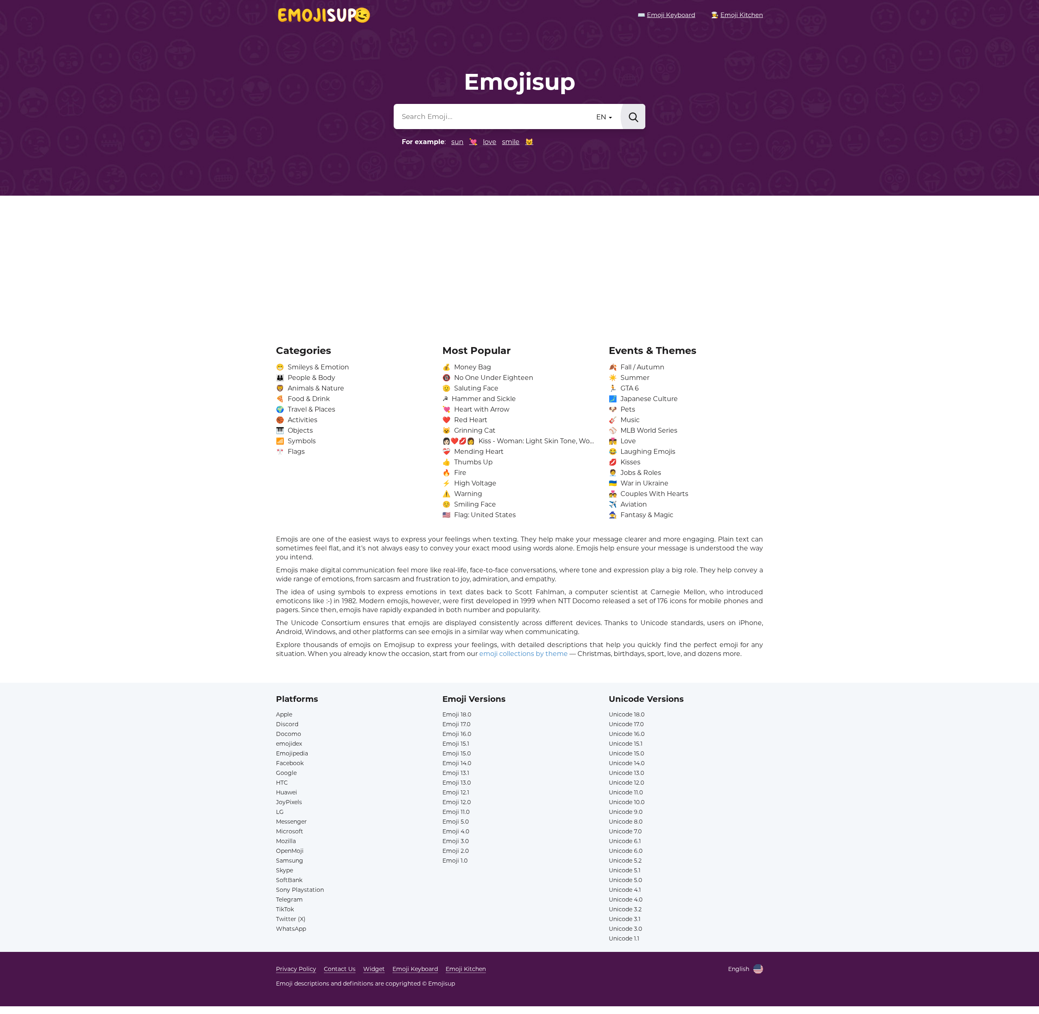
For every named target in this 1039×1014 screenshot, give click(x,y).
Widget (374, 969)
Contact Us (340, 969)
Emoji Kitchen (466, 969)
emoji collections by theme (523, 654)
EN (602, 117)
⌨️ (666, 15)
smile (511, 142)
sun (457, 142)
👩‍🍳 (737, 15)
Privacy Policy (296, 969)
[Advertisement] (519, 264)
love (489, 142)
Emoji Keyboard (415, 969)
